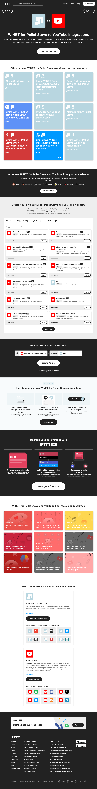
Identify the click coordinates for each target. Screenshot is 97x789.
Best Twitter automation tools (58, 747)
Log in (79, 3)
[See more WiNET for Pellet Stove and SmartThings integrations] (64, 639)
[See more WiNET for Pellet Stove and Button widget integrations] (33, 631)
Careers (21, 781)
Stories (13, 747)
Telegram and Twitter (30, 768)
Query (16, 234)
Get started (89, 4)
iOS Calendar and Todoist (31, 765)
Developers (14, 781)
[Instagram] (67, 781)
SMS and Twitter (28, 759)
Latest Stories (55, 741)
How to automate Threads (57, 765)
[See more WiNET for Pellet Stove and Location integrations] (64, 631)
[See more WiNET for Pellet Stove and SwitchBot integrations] (48, 639)
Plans (72, 3)
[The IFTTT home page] (6, 4)
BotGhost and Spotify (30, 756)
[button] (48, 422)
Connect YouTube (34, 679)
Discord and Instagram (30, 744)
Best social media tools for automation (61, 771)
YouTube (59, 35)
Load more (48, 329)
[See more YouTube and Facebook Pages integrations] (48, 691)
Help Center (14, 756)
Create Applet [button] (48, 363)
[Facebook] (59, 781)
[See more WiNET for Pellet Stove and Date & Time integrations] (33, 639)
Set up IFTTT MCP (48, 191)
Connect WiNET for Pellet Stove (38, 618)
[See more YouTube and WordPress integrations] (64, 700)
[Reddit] (85, 781)
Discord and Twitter (29, 771)
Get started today (48, 51)
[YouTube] (72, 781)
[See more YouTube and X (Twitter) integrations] (64, 691)
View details (11, 240)
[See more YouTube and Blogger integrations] (48, 700)
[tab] (9, 221)
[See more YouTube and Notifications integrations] (33, 700)
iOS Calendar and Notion (31, 747)
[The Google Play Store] (81, 746)
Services (13, 744)
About (51, 781)
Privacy (45, 781)
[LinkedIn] (63, 781)
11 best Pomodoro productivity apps (60, 762)
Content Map (14, 759)
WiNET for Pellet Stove (27, 35)
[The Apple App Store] (81, 742)
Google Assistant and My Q (32, 753)
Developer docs (15, 768)
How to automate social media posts (60, 768)
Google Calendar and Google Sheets (34, 750)
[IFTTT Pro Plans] (28, 232)
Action (59, 283)
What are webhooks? (56, 759)
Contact (39, 781)
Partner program (30, 781)
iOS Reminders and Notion (31, 762)
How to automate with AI (56, 744)
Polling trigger (61, 316)
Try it (43, 240)
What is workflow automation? (58, 753)
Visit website (29, 613)
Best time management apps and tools (61, 750)
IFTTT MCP (14, 753)
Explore (65, 3)
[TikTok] (80, 781)
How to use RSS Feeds (56, 756)
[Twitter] (76, 781)
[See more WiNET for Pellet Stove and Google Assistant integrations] (48, 631)
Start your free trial (48, 486)
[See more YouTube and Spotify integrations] (33, 691)
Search (13, 762)
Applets (13, 750)
